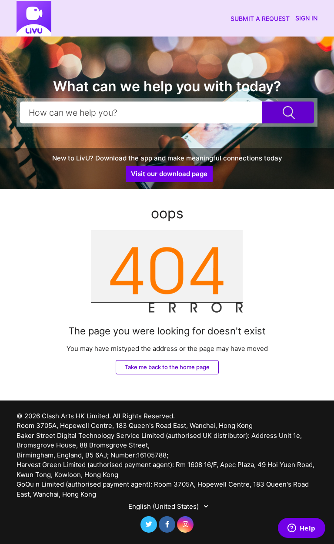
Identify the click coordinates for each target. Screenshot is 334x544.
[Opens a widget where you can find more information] (301, 529)
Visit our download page (169, 174)
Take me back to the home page (167, 367)
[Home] (34, 17)
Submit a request (260, 18)
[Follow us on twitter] (148, 524)
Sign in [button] (306, 18)
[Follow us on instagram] (185, 524)
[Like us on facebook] (167, 524)
